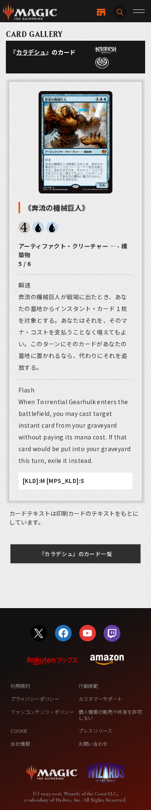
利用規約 (20, 685)
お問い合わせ (93, 743)
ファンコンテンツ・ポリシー (42, 711)
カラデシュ (31, 52)
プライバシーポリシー (35, 698)
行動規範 (88, 685)
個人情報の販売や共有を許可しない (110, 714)
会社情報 (20, 743)
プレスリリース (95, 730)
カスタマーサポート (100, 698)
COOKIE (19, 730)
